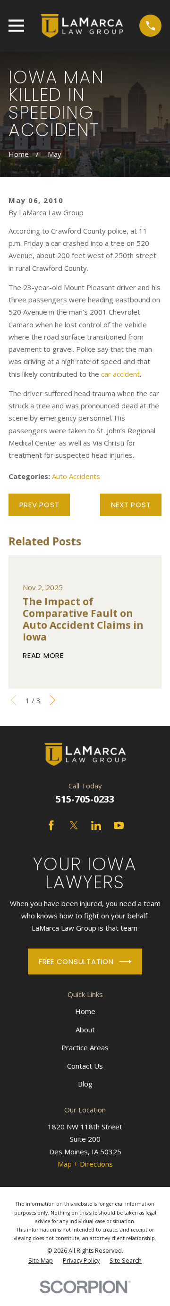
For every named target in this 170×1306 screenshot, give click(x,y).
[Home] (81, 26)
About (85, 1029)
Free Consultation (76, 961)
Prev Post (39, 505)
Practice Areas (85, 1047)
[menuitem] (40, 1261)
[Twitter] (74, 825)
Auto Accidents (76, 476)
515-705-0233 (85, 799)
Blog (85, 1083)
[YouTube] (119, 825)
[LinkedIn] (96, 825)
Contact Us (85, 1066)
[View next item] (53, 700)
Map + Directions (85, 1163)
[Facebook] (51, 825)
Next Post (131, 505)
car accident (120, 374)
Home (85, 1011)
